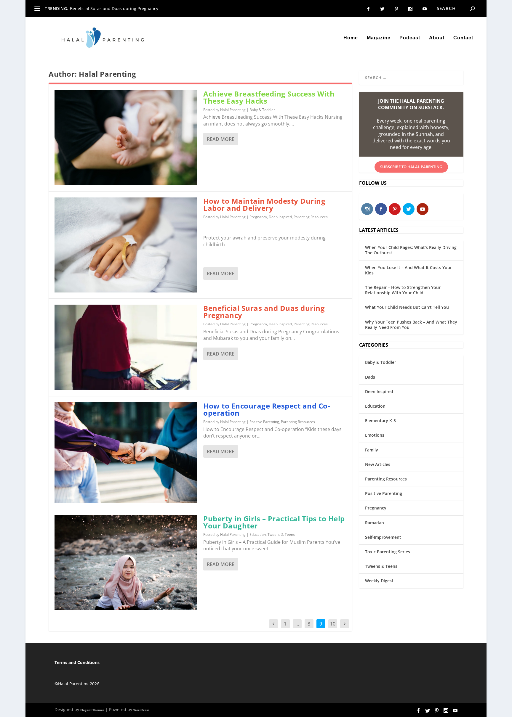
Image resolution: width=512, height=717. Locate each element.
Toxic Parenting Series (387, 551)
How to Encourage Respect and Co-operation (266, 409)
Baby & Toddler (262, 109)
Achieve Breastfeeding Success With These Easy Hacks (269, 97)
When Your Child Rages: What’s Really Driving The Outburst (411, 250)
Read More (220, 139)
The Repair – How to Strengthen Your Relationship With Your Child (403, 289)
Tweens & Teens (281, 534)
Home (350, 38)
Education (257, 534)
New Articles (377, 464)
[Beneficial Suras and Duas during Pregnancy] (126, 347)
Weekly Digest (379, 580)
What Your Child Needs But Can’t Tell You (407, 307)
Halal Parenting (233, 109)
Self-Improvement (383, 537)
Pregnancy (258, 216)
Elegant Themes (92, 710)
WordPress (141, 710)
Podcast (409, 38)
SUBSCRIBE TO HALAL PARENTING (411, 166)
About (436, 38)
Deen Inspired (280, 216)
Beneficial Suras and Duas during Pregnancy (114, 8)
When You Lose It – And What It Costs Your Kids (408, 270)
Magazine (379, 38)
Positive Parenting (264, 421)
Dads (370, 377)
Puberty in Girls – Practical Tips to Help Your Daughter (274, 522)
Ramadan (374, 522)
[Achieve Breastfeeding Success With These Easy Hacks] (126, 137)
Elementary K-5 (380, 420)
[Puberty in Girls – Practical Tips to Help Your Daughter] (126, 562)
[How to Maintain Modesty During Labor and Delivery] (126, 244)
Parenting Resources (311, 216)
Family (371, 450)
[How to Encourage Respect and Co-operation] (126, 452)
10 (332, 623)
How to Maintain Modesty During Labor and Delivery (264, 204)
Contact (463, 38)
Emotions (374, 435)
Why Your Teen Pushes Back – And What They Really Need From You (411, 324)
